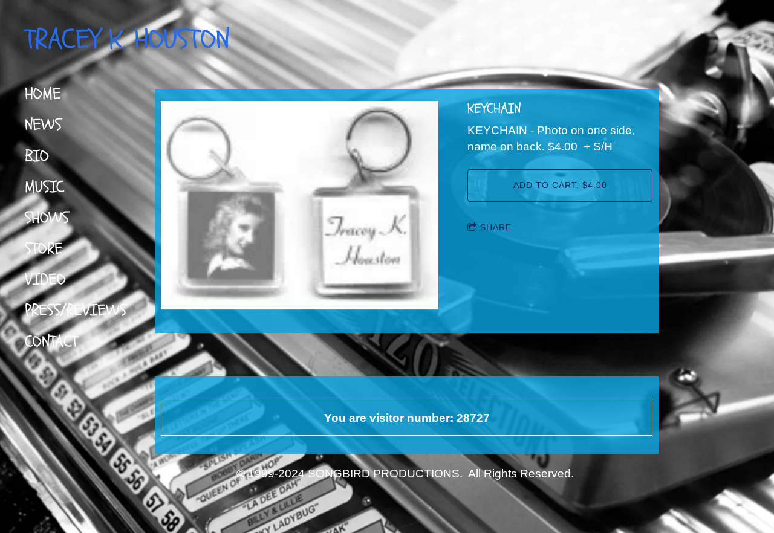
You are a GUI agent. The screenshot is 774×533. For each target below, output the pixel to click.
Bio (37, 156)
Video (45, 279)
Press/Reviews (75, 310)
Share (496, 227)
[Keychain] (299, 206)
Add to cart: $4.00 (560, 185)
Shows (47, 218)
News (43, 125)
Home (43, 94)
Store (44, 248)
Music (44, 187)
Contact (51, 342)
